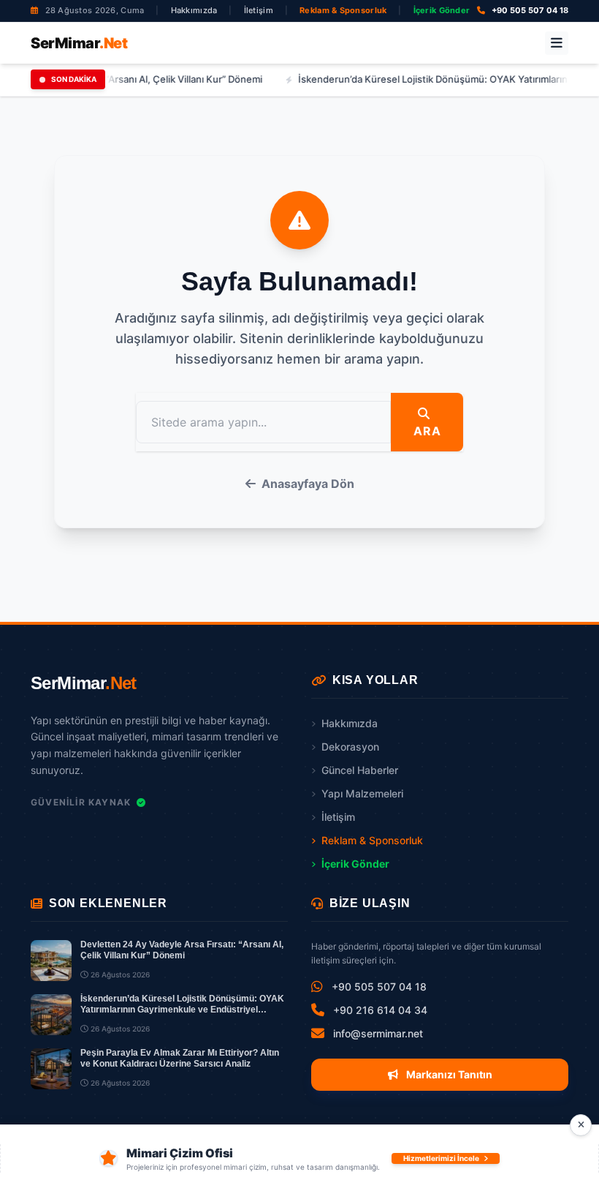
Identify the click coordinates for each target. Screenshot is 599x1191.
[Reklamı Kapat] (581, 1125)
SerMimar (79, 43)
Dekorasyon (350, 746)
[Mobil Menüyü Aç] (556, 43)
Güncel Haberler (359, 770)
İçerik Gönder (441, 10)
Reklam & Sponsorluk (343, 10)
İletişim (258, 10)
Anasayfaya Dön (308, 483)
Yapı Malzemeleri (362, 793)
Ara (426, 431)
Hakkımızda (194, 10)
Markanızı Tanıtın (448, 1074)
